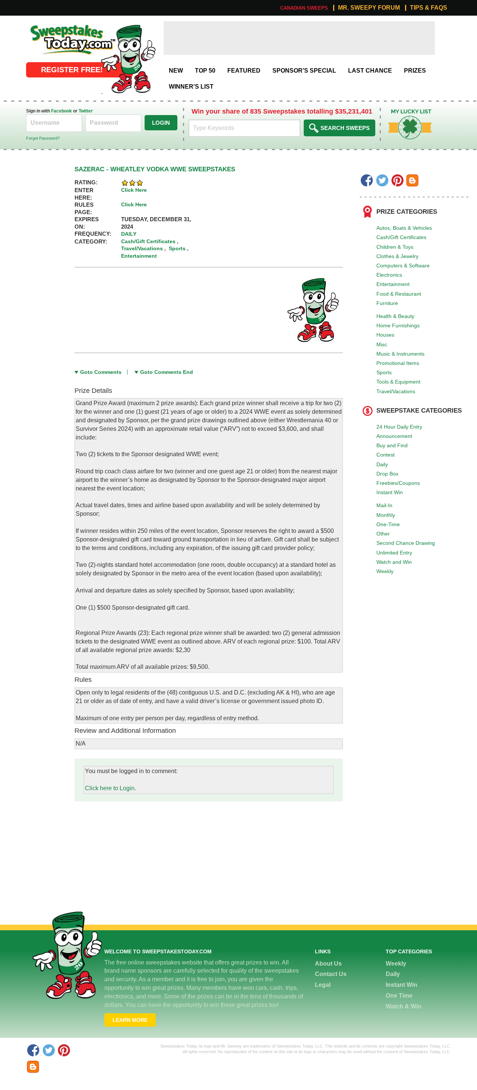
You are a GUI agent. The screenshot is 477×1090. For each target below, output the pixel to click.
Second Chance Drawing (405, 543)
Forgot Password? (43, 138)
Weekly (385, 571)
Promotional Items (397, 363)
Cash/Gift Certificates (401, 237)
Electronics (389, 275)
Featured (243, 70)
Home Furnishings (398, 325)
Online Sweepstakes (53, 25)
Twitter (86, 111)
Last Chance (370, 70)
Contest (385, 455)
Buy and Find (392, 445)
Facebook (61, 111)
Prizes (415, 70)
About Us (328, 963)
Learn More (130, 1020)
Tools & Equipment (398, 382)
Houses (385, 335)
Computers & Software (403, 265)
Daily (382, 464)
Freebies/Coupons (398, 483)
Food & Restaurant (398, 294)
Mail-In (384, 505)
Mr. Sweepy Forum (369, 8)
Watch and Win (394, 562)
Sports (384, 372)
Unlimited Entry (394, 553)
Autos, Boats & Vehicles (404, 228)
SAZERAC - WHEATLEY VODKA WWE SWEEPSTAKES (155, 169)
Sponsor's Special (304, 70)
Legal (323, 985)
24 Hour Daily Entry (399, 427)
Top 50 (205, 70)
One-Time (388, 524)
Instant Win (389, 492)
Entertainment (393, 284)
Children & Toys (394, 247)
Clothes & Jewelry (397, 256)
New (176, 70)
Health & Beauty (395, 316)
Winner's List (191, 86)
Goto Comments (100, 372)
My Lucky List (404, 112)
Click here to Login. (110, 788)
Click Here (134, 190)
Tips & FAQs (428, 8)
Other (383, 534)
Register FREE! (72, 70)
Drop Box (387, 474)
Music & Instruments (400, 354)
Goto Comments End (166, 372)
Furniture (387, 303)
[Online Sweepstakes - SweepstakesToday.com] (128, 58)
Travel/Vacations (395, 391)
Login (161, 123)
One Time (399, 995)
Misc (381, 344)
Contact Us (331, 974)
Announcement (394, 436)
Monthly (385, 515)
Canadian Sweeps (304, 8)
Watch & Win (403, 1006)
